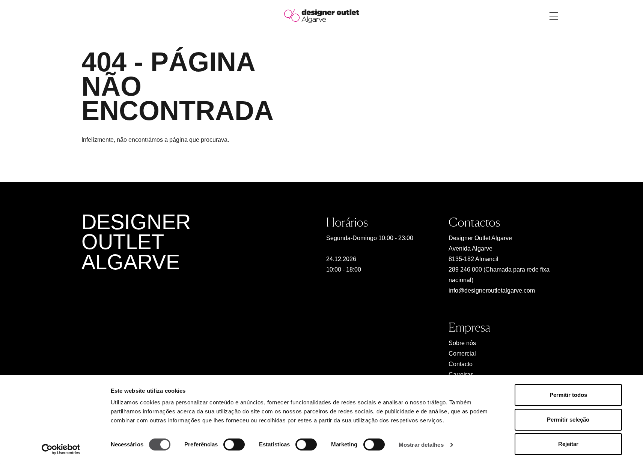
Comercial (462, 353)
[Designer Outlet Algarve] (321, 15)
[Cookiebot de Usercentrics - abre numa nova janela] (60, 449)
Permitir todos (568, 395)
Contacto (461, 364)
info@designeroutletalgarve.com (492, 290)
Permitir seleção (568, 419)
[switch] (234, 444)
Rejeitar (568, 444)
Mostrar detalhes (421, 444)
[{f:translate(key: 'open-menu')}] (553, 16)
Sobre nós (462, 343)
